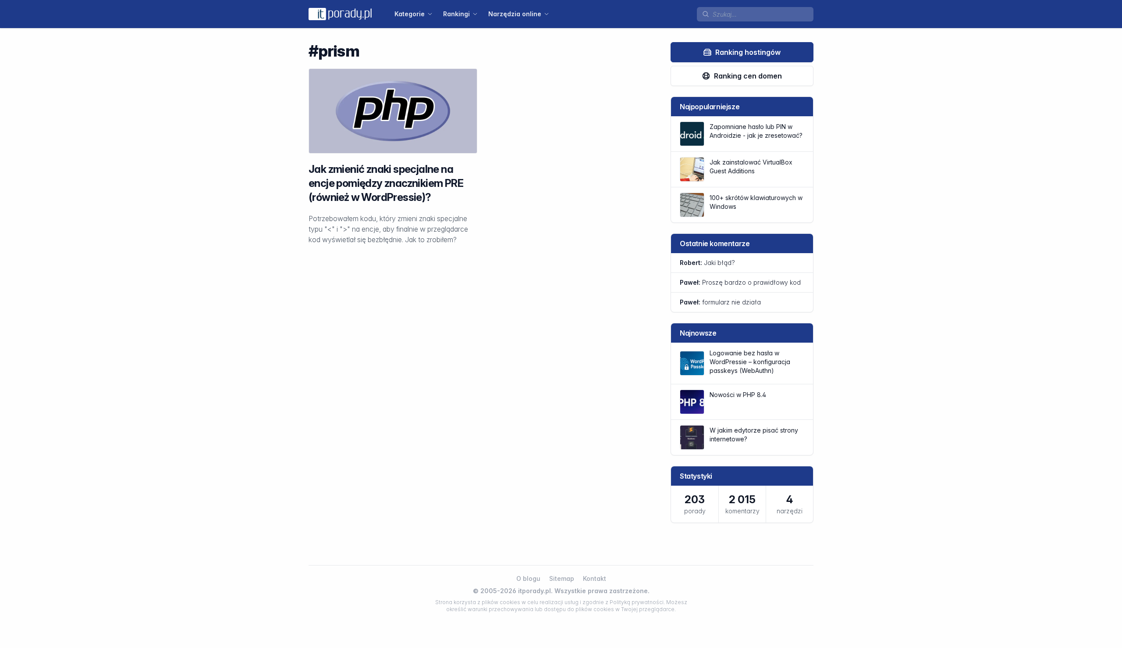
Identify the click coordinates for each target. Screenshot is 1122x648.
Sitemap (561, 578)
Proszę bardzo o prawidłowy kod (740, 282)
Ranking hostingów (748, 52)
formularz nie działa (720, 302)
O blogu (528, 578)
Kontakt (594, 578)
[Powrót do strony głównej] (340, 14)
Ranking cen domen (748, 76)
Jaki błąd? (707, 262)
